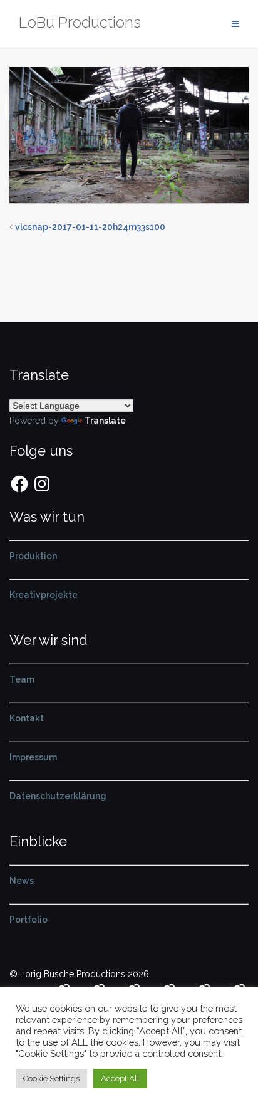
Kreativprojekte (43, 595)
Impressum (33, 757)
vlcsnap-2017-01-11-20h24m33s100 (90, 227)
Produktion (33, 556)
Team (21, 679)
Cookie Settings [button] (51, 1078)
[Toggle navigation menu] (235, 24)
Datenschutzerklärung (57, 796)
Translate (105, 421)
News (21, 881)
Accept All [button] (120, 1078)
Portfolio (28, 920)
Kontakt (26, 718)
